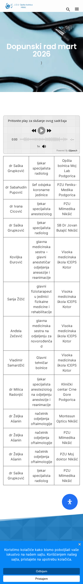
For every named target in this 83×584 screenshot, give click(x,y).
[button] (68, 9)
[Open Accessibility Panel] (70, 502)
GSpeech (72, 150)
